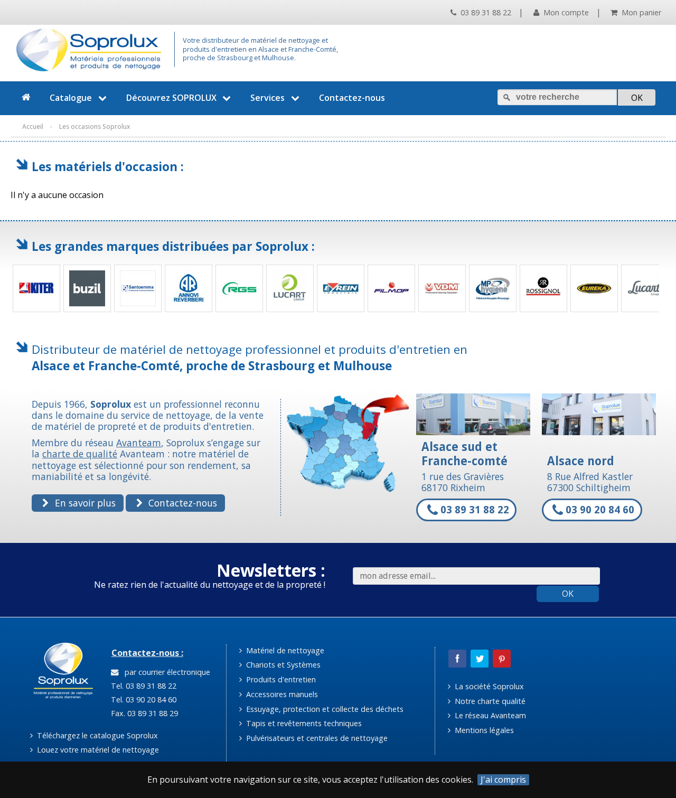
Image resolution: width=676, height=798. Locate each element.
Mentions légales (483, 730)
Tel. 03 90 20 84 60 (142, 699)
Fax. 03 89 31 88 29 (143, 713)
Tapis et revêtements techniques (303, 723)
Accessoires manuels (281, 694)
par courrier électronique (165, 672)
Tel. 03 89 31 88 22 (142, 686)
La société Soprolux (488, 686)
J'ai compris (503, 779)
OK (568, 593)
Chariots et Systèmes (282, 665)
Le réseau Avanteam (489, 715)
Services (267, 98)
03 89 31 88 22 (484, 12)
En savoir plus (84, 502)
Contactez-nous (352, 98)
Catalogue (71, 98)
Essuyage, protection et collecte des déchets (323, 709)
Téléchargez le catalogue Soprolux (96, 735)
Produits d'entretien (280, 679)
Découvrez (171, 98)
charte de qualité (79, 453)
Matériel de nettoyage (284, 650)
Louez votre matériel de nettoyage (97, 750)
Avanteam (138, 442)
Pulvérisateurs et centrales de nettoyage (316, 738)
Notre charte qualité (489, 701)
